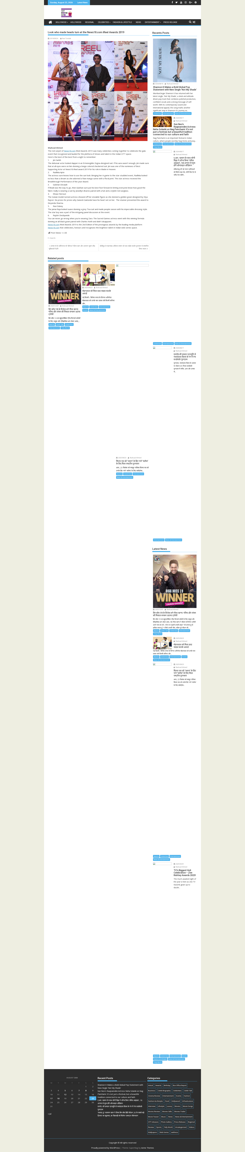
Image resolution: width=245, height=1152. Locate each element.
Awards (52, 238)
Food (167, 1101)
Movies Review (154, 1111)
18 (58, 1098)
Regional (89, 22)
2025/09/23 (88, 287)
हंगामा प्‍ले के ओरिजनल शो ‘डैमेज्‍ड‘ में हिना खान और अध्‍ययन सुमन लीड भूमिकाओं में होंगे (72, 247)
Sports (158, 1127)
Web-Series (164, 1132)
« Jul (49, 1113)
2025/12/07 (54, 306)
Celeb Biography (164, 1090)
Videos (191, 1127)
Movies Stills (167, 1111)
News (138, 22)
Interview (151, 1106)
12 (65, 1094)
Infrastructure (187, 1101)
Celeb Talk (59, 324)
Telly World (65, 328)
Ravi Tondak (66, 38)
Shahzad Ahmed (68, 306)
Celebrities (103, 22)
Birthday (167, 1085)
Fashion (187, 1096)
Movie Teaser (153, 1117)
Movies (177, 1106)
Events (85, 310)
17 (51, 1098)
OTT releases (153, 1122)
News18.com (69, 151)
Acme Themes (147, 1147)
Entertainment (152, 22)
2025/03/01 (179, 864)
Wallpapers (152, 1132)
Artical (150, 1085)
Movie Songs (188, 1106)
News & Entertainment (97, 310)
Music (163, 1117)
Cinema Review (154, 1096)
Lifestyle (161, 1106)
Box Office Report (179, 1085)
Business (151, 1090)
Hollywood (75, 22)
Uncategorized (180, 1127)
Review (151, 1127)
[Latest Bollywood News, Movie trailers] (50, 22)
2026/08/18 (159, 84)
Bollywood (61, 22)
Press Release (170, 22)
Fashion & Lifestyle (122, 22)
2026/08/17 (179, 118)
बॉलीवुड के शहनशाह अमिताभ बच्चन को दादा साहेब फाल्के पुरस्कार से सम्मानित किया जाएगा (124, 247)
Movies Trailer (179, 1111)
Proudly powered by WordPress (105, 1147)
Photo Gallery (166, 1122)
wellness (174, 1132)
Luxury (169, 1106)
